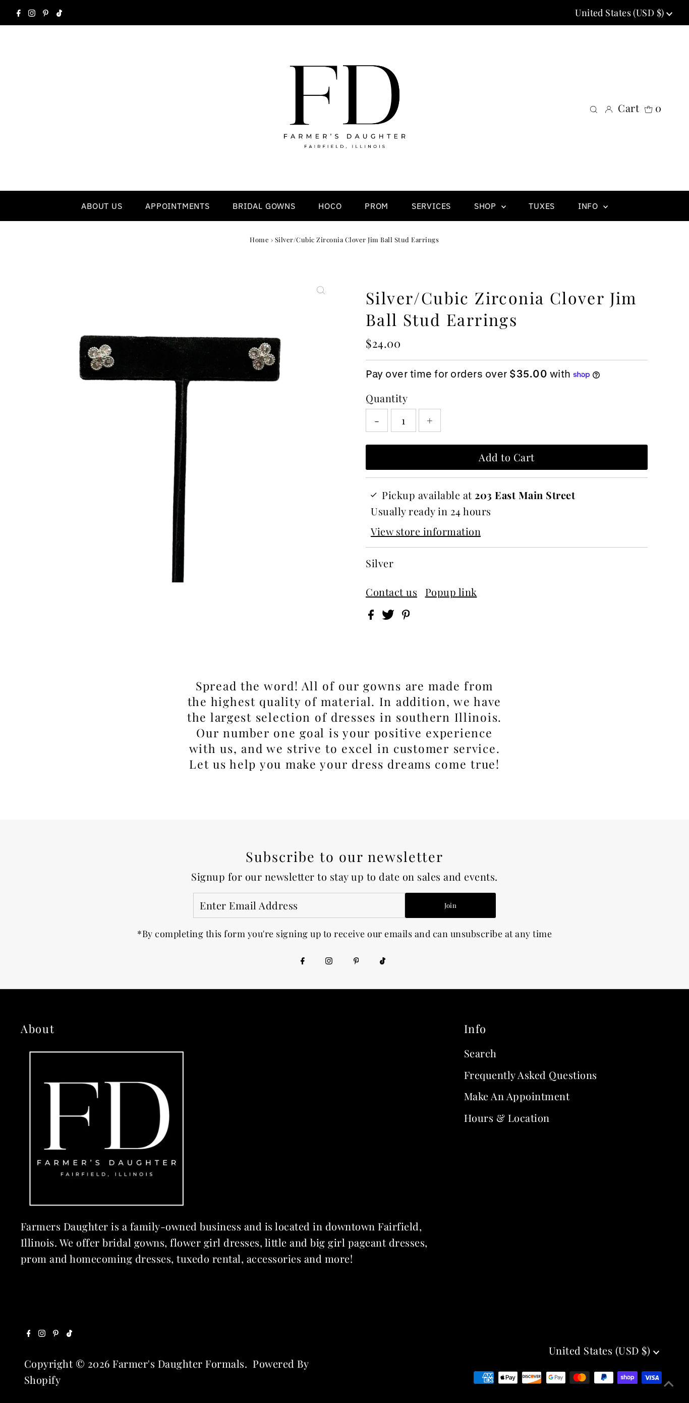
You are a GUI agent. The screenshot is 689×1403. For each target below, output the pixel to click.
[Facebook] (18, 13)
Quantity (387, 398)
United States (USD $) (620, 13)
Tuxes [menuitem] (542, 206)
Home (259, 239)
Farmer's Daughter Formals (178, 1363)
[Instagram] (32, 13)
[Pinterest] (45, 13)
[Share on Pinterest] (406, 615)
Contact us (391, 592)
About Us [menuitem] (101, 206)
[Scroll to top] (669, 1383)
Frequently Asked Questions (530, 1075)
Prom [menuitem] (376, 206)
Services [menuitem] (431, 206)
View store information (426, 531)
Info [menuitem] (589, 206)
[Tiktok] (59, 13)
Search (480, 1053)
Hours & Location (507, 1117)
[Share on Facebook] (372, 615)
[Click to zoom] (321, 289)
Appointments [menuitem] (177, 206)
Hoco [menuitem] (329, 206)
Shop (486, 206)
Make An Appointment (517, 1096)
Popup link (451, 592)
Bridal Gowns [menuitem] (264, 206)
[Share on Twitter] (389, 615)
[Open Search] (593, 108)
